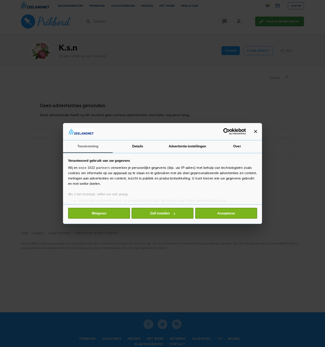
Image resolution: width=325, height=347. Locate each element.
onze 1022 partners (94, 168)
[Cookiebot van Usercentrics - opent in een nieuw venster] (226, 131)
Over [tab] (237, 146)
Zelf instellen (160, 213)
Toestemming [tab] (87, 146)
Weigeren (99, 213)
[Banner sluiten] (255, 131)
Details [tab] (137, 146)
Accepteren (226, 213)
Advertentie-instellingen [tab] (187, 146)
